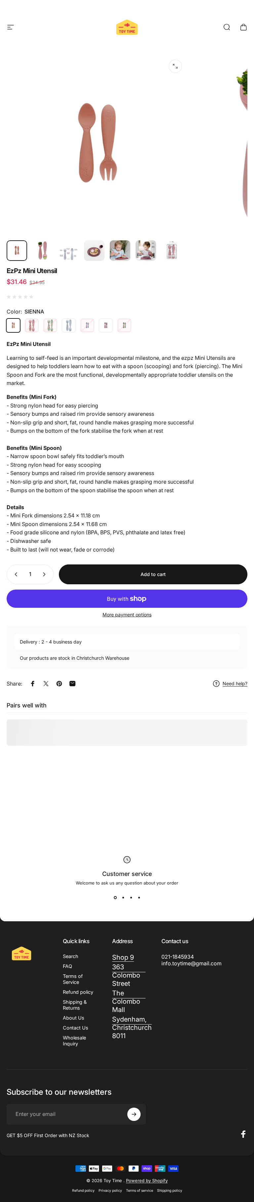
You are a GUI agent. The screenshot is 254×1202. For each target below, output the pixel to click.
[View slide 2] (123, 897)
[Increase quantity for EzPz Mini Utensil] (45, 574)
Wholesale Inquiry (74, 1040)
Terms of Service (73, 979)
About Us (73, 1018)
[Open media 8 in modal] (175, 66)
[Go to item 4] (94, 250)
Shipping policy (169, 1190)
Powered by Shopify (147, 1180)
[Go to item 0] (17, 250)
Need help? (235, 683)
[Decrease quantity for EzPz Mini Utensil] (14, 574)
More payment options (127, 614)
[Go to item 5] (120, 250)
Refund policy (78, 992)
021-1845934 (177, 956)
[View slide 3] (131, 897)
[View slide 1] (115, 897)
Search (70, 956)
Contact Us (75, 1028)
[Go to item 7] (171, 250)
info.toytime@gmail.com (191, 963)
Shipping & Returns (75, 1005)
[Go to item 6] (146, 250)
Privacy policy (110, 1190)
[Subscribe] (134, 1114)
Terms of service (139, 1190)
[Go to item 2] (42, 250)
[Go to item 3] (68, 254)
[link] (129, 1001)
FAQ (67, 966)
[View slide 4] (139, 897)
